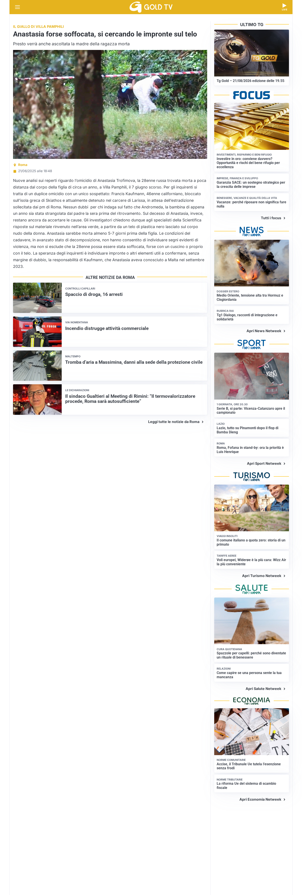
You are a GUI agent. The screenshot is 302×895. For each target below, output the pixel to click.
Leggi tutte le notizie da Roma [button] (173, 421)
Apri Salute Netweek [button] (263, 688)
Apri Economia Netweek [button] (260, 799)
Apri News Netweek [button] (264, 331)
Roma (22, 165)
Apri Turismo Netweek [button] (261, 575)
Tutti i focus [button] (271, 218)
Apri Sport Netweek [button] (264, 463)
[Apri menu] (17, 7)
